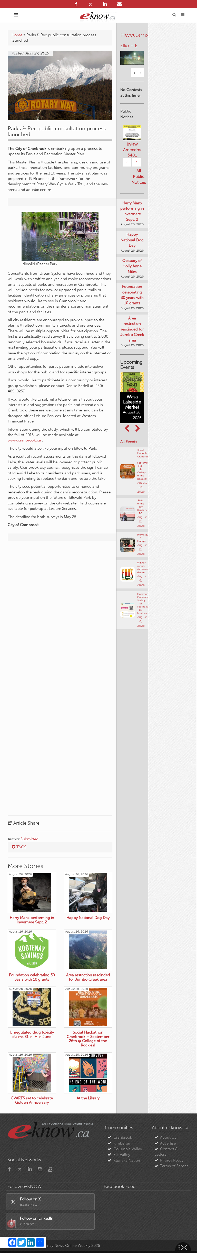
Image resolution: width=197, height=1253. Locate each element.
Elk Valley (121, 1154)
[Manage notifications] (11, 1224)
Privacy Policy (171, 1160)
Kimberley (122, 1143)
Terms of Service (174, 1166)
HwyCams (134, 35)
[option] (132, 55)
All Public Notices (139, 176)
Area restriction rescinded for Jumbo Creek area (132, 329)
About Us (168, 1137)
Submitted (29, 839)
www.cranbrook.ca (24, 440)
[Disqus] (60, 611)
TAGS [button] (20, 846)
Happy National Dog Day (132, 240)
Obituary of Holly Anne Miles (132, 266)
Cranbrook (122, 1137)
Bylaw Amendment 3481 (132, 150)
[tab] (60, 847)
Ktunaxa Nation (126, 1160)
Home (17, 35)
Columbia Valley (127, 1149)
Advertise (168, 1143)
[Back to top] (186, 1242)
